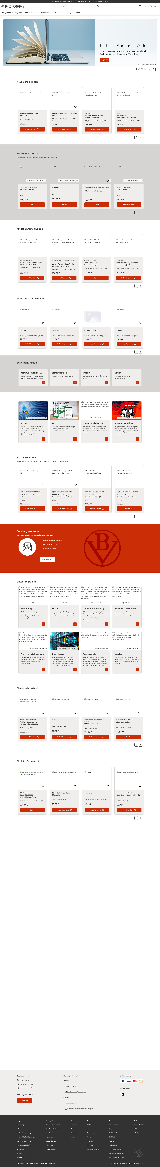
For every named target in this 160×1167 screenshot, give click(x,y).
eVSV (88, 1129)
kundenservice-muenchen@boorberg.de (80, 1109)
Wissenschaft (21, 1149)
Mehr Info (89, 60)
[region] (80, 112)
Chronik (73, 1137)
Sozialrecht (49, 1133)
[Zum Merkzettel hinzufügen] (43, 106)
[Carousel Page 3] (142, 69)
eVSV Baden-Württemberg (93, 191)
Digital (136, 1121)
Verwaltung (20, 1125)
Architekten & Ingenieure (24, 1141)
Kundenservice (113, 1125)
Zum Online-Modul (129, 205)
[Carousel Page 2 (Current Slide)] (139, 69)
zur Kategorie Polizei (64, 377)
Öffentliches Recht (91, 330)
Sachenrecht (24, 330)
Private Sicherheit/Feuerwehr (26, 1137)
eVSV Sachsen (122, 190)
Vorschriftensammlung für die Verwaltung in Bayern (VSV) (31, 263)
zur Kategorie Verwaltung (33, 377)
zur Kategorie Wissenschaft (95, 653)
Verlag (73, 1121)
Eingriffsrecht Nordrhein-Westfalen (29, 115)
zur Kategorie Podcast (126, 422)
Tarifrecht (90, 1145)
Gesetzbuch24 (21, 1157)
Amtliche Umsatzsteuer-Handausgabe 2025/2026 (29, 723)
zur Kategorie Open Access (95, 422)
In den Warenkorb (30, 129)
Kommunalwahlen (93, 1149)
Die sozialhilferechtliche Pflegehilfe (61, 794)
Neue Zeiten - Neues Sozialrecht (128, 795)
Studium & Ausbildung (24, 1133)
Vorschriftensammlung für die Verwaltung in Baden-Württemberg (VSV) (63, 265)
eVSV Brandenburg (27, 190)
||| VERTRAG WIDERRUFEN (48, 1163)
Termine (73, 1133)
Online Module (138, 1125)
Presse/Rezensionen (115, 1149)
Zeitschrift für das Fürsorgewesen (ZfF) (32, 496)
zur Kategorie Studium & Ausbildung (95, 377)
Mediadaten (113, 1145)
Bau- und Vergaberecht (53, 1125)
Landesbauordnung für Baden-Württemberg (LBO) (127, 264)
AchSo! (89, 1125)
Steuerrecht (49, 1137)
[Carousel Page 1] (136, 69)
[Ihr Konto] (145, 6)
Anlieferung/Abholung (116, 1153)
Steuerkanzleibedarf (23, 1145)
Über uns (73, 1129)
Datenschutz (34, 1163)
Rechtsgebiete (50, 1121)
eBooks (136, 1133)
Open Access (91, 1133)
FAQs (110, 1129)
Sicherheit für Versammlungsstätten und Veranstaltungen (126, 116)
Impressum (20, 1163)
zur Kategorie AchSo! (33, 422)
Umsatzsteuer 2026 (91, 723)
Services (111, 1121)
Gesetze (19, 1153)
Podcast (89, 1137)
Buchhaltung (113, 1137)
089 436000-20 (71, 1103)
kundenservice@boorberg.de (76, 1092)
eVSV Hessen (56, 188)
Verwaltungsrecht (51, 1149)
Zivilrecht (120, 330)
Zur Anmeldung (46, 559)
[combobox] (78, 6)
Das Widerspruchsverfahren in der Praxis (64, 115)
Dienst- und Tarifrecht (52, 1129)
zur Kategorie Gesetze (126, 653)
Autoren (111, 1141)
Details (32, 205)
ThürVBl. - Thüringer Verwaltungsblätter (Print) (94, 496)
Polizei (19, 1129)
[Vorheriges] (149, 69)
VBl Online (90, 1141)
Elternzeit (88, 793)
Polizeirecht (49, 1145)
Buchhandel (113, 1133)
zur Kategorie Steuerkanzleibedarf (64, 653)
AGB (27, 1163)
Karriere (73, 1125)
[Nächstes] (154, 69)
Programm (20, 1121)
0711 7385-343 (71, 1086)
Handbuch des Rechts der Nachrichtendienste (94, 116)
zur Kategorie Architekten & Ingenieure (33, 653)
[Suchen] (98, 6)
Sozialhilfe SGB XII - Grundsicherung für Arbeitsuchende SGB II (92, 264)
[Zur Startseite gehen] (12, 6)
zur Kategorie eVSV (64, 422)
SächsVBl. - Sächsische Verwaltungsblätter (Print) (126, 496)
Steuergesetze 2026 (123, 722)
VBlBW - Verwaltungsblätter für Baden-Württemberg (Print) (63, 496)
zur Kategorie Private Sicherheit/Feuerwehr (126, 377)
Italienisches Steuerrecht (61, 720)
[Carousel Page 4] (145, 69)
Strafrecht (56, 330)
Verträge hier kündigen (116, 1157)
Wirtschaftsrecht (51, 1141)
